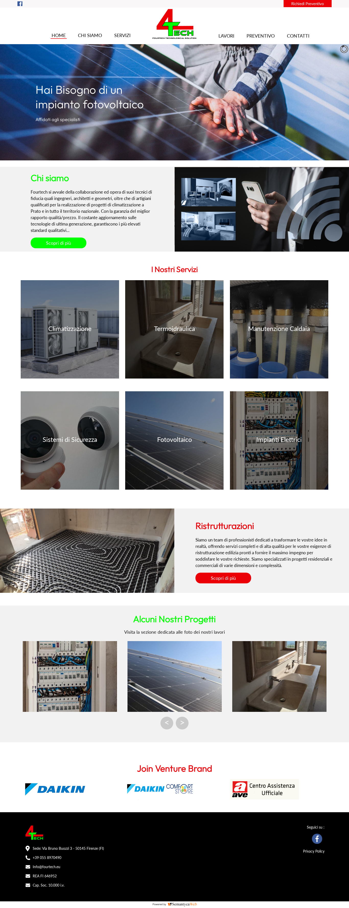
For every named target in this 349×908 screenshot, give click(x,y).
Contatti (298, 36)
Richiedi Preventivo (307, 3)
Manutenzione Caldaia (279, 328)
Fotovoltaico (174, 439)
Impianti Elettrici (279, 439)
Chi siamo (90, 35)
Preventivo (261, 36)
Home (59, 35)
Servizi (122, 35)
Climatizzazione (69, 328)
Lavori (226, 36)
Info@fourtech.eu (46, 867)
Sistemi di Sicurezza (70, 439)
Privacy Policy (313, 851)
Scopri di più (58, 243)
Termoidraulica (174, 328)
